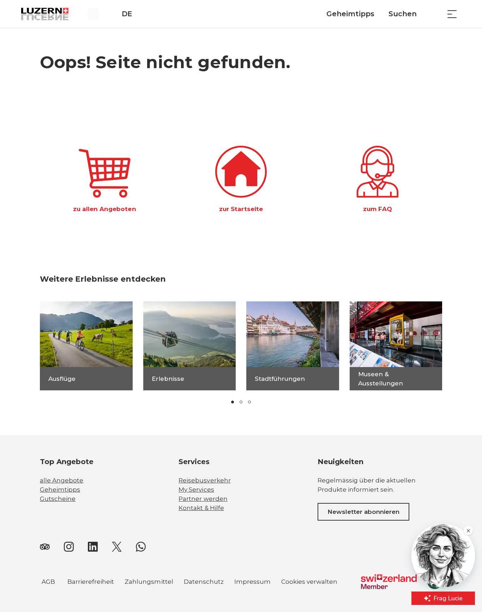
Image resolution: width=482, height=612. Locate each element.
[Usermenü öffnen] (97, 14)
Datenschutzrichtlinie (48, 572)
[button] (232, 402)
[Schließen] (272, 531)
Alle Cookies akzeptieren (234, 548)
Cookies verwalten (309, 582)
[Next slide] (286, 402)
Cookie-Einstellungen (234, 582)
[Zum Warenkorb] (434, 14)
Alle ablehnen (235, 565)
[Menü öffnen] (452, 14)
